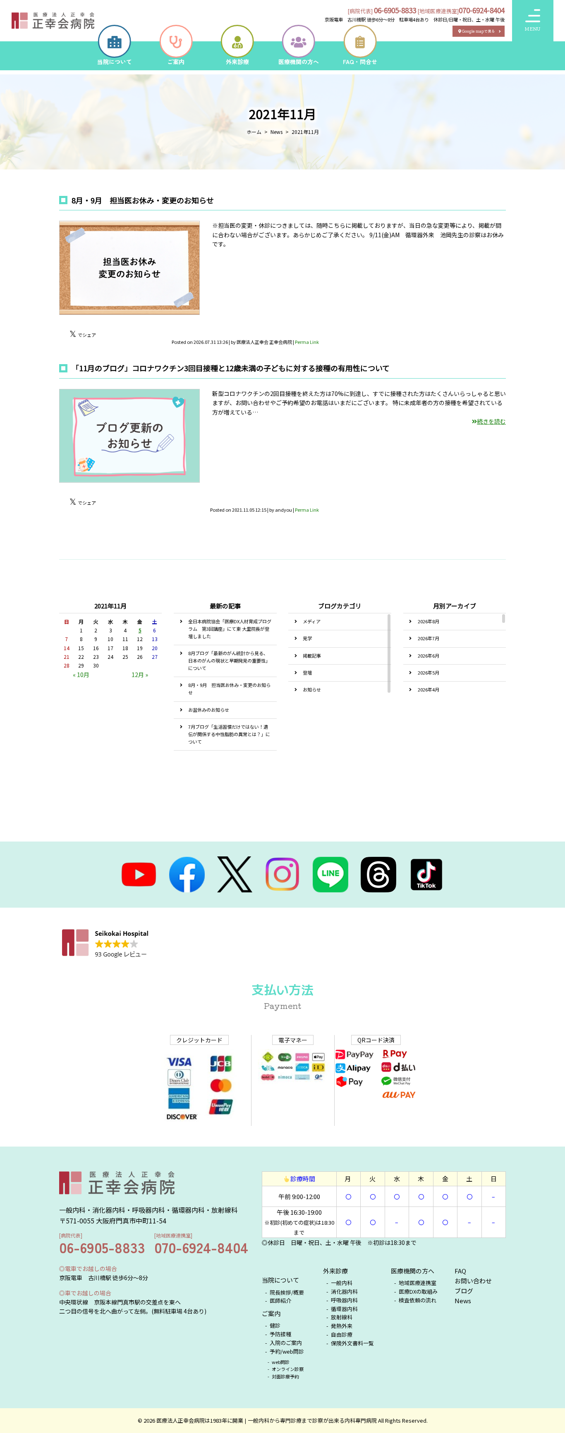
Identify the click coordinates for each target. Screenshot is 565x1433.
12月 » (140, 674)
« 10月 (81, 674)
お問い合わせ (473, 1280)
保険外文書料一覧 (352, 1343)
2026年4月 (428, 689)
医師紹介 (280, 1300)
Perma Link (307, 342)
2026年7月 (428, 638)
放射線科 (341, 1317)
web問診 (281, 1362)
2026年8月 (428, 621)
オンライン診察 (288, 1369)
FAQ (460, 1270)
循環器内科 (344, 1309)
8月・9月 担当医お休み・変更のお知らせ (143, 200)
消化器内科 (344, 1291)
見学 (307, 638)
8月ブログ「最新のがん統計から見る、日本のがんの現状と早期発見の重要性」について (229, 660)
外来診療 (335, 1270)
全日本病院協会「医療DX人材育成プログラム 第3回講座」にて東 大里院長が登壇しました (229, 628)
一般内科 (341, 1283)
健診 (275, 1325)
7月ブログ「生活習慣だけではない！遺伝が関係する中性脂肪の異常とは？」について (229, 734)
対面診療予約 (285, 1376)
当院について (280, 1280)
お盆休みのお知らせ (208, 709)
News (463, 1300)
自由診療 (341, 1334)
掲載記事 (312, 655)
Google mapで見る (478, 31)
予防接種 (280, 1334)
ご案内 (271, 1313)
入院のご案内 (286, 1343)
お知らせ (312, 689)
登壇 (307, 672)
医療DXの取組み (418, 1291)
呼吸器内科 (344, 1300)
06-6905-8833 (395, 10)
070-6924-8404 (482, 10)
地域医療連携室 (417, 1283)
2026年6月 (428, 655)
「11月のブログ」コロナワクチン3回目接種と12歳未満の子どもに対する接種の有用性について (231, 367)
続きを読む (491, 421)
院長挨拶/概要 (287, 1292)
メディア (312, 621)
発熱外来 (341, 1326)
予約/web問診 (287, 1351)
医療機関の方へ (412, 1270)
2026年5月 (428, 672)
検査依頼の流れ (418, 1300)
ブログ (464, 1290)
